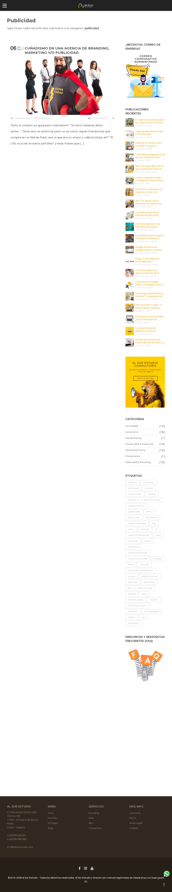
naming (158, 559)
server (132, 594)
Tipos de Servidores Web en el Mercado (149, 133)
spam (144, 594)
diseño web (134, 512)
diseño (131, 500)
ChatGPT (149, 488)
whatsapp (133, 623)
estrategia (151, 518)
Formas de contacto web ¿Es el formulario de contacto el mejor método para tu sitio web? (149, 318)
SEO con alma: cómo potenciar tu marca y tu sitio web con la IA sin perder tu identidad (148, 202)
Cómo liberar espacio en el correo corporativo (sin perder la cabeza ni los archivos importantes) (150, 156)
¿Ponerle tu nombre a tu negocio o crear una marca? (148, 191)
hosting (145, 529)
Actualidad (43, 118)
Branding (94, 813)
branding (133, 488)
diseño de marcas (151, 500)
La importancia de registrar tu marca (145, 329)
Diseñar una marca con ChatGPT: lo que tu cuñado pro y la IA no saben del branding (148, 144)
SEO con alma (145, 588)
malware (133, 541)
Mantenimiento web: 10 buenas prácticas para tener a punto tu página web (148, 306)
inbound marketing (138, 535)
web (144, 617)
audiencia (148, 482)
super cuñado (136, 600)
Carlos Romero (22, 118)
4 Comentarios (99, 118)
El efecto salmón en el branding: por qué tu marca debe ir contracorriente (147, 225)
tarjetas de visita (137, 606)
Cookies (133, 828)
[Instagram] (85, 868)
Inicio (51, 813)
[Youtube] (92, 868)
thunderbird (151, 612)
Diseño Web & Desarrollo (139, 444)
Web (91, 818)
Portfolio (52, 818)
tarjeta (154, 600)
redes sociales (150, 576)
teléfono (133, 612)
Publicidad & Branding (138, 462)
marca (147, 541)
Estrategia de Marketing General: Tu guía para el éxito (149, 295)
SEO (91, 823)
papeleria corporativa (140, 570)
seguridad (149, 582)
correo (152, 494)
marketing (134, 547)
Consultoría (131, 432)
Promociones (132, 456)
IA (156, 529)
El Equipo (53, 823)
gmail (131, 529)
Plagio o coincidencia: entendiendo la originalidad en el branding (147, 260)
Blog (50, 828)
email (149, 512)
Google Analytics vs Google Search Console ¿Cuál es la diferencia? (148, 248)
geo (154, 523)
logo (158, 535)
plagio (131, 576)
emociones (134, 518)
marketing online (137, 559)
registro (133, 582)
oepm (131, 565)
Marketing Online (135, 450)
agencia (132, 482)
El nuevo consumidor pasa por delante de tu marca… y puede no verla (150, 121)
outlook (144, 565)
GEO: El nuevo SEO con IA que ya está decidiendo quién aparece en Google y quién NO (149, 167)
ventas (131, 617)
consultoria (135, 494)
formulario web (137, 523)
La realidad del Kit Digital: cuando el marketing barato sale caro (149, 237)
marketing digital (137, 553)
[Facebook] (79, 868)
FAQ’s (132, 818)
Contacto (134, 813)
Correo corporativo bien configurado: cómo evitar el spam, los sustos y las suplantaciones (149, 179)
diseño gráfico (136, 506)
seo (130, 588)
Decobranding (133, 438)
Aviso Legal (135, 823)
